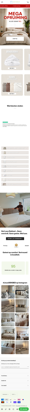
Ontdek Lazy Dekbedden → (15, 238)
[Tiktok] (5, 409)
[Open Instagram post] (22, 291)
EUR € (13, 394)
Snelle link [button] (3, 380)
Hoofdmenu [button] (4, 375)
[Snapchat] (17, 409)
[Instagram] (13, 409)
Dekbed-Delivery (5, 405)
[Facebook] (2, 409)
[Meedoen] (27, 366)
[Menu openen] (3, 2)
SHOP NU (15, 38)
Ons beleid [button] (3, 385)
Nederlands (5, 394)
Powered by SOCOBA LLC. (21, 405)
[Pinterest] (9, 409)
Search (13, 405)
